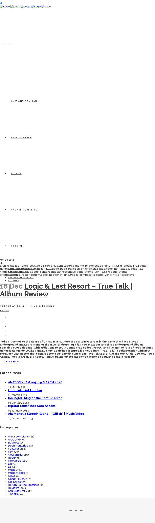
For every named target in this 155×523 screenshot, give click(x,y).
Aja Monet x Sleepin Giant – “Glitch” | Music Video (46, 414)
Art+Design (15, 439)
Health (12, 457)
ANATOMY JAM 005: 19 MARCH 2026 (35, 382)
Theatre (13, 493)
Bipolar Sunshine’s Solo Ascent (32, 406)
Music (35, 306)
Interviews (14, 460)
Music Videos (16, 472)
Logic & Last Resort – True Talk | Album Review (66, 290)
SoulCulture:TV (17, 490)
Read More (12, 362)
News (11, 475)
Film (11, 451)
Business (13, 442)
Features (13, 448)
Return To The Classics (23, 484)
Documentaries (18, 445)
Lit (9, 466)
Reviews (48, 306)
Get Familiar (15, 454)
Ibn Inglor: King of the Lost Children (35, 398)
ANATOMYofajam (19, 436)
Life (10, 463)
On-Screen (15, 481)
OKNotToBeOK (17, 478)
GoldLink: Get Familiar (25, 390)
